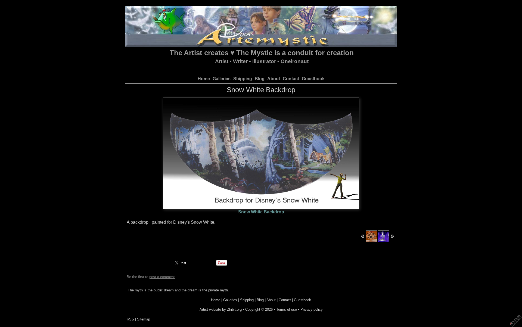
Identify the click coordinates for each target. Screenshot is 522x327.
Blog (260, 78)
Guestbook (313, 78)
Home (204, 78)
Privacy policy (311, 309)
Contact (291, 78)
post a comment (162, 277)
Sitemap (143, 319)
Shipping (242, 78)
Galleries (222, 78)
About (273, 78)
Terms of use (286, 309)
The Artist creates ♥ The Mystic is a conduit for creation (262, 53)
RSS (130, 319)
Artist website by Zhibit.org (221, 309)
